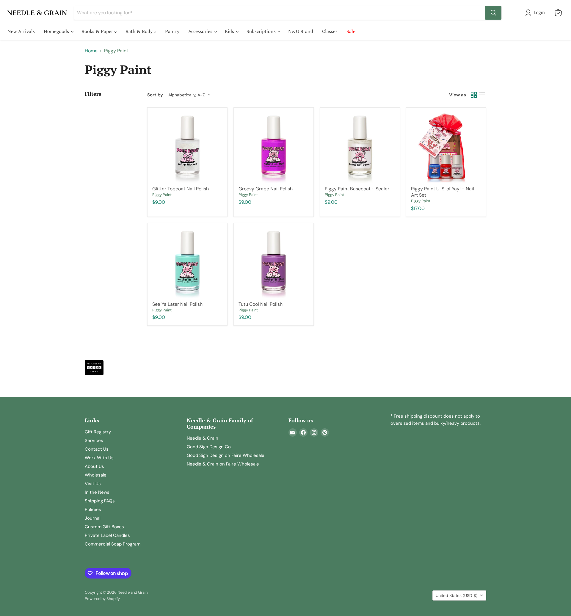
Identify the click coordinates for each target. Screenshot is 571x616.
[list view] (482, 95)
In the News (97, 492)
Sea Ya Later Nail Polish (177, 304)
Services (94, 440)
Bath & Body (140, 31)
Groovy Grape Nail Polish (266, 189)
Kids (230, 31)
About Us (94, 466)
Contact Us (97, 449)
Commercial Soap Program (112, 544)
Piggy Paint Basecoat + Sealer (357, 189)
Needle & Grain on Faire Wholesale (223, 464)
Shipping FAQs (100, 501)
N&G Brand (300, 31)
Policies (93, 509)
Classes (330, 31)
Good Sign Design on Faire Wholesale (225, 455)
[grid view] (474, 95)
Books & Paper (97, 31)
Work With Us (99, 458)
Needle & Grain (202, 438)
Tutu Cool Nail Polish (261, 304)
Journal (92, 518)
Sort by (155, 95)
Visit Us (93, 484)
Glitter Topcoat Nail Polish (180, 189)
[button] (536, 12)
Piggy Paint (162, 194)
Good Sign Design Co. (209, 447)
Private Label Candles (107, 535)
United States (456, 595)
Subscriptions (262, 31)
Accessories (201, 31)
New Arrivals (21, 31)
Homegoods (57, 31)
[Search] (493, 13)
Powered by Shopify (102, 598)
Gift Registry (98, 432)
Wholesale (95, 475)
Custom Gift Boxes (104, 527)
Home (91, 51)
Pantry (172, 31)
